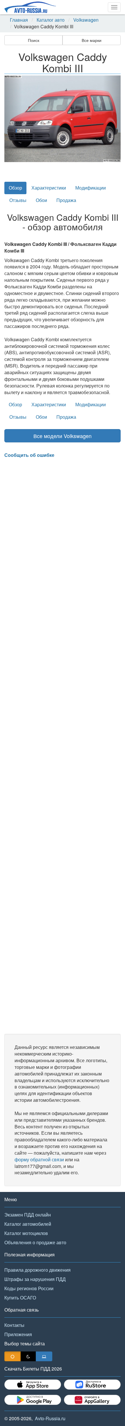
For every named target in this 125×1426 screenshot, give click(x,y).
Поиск (33, 40)
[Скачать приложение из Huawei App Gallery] (92, 1400)
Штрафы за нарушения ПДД (35, 1279)
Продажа (66, 200)
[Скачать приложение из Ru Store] (92, 1384)
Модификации (90, 187)
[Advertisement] (62, 746)
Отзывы (17, 200)
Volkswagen (86, 20)
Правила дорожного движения (37, 1269)
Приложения (18, 1334)
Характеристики (48, 187)
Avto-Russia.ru (50, 1418)
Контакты (14, 1325)
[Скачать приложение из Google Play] (32, 1400)
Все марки (91, 40)
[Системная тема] (44, 1356)
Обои (41, 200)
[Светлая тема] (12, 1356)
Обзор (15, 187)
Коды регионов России (28, 1288)
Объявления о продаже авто (35, 1242)
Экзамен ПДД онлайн (27, 1214)
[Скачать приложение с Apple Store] (32, 1384)
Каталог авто (51, 20)
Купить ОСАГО (20, 1297)
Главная (19, 20)
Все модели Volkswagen (62, 436)
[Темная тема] (28, 1356)
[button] (13, 118)
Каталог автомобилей (27, 1224)
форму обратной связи (39, 1159)
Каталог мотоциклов (26, 1233)
